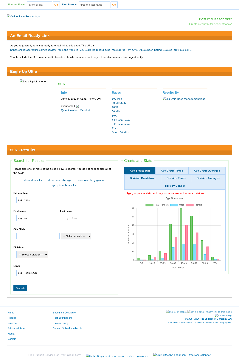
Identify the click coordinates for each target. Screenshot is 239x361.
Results (12, 318)
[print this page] (176, 311)
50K (114, 115)
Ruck (115, 128)
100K (115, 107)
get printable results (64, 185)
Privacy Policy (61, 323)
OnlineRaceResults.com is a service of (200, 322)
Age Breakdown (140, 170)
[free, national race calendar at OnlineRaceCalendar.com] (182, 355)
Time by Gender (175, 185)
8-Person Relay (121, 124)
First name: (20, 211)
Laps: (16, 266)
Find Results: (69, 4)
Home (11, 312)
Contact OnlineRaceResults (68, 328)
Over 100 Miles (121, 132)
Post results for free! (215, 19)
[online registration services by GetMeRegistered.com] (117, 355)
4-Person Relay (121, 119)
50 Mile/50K (119, 102)
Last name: (66, 211)
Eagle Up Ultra (23, 71)
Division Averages (208, 178)
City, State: (19, 229)
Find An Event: (16, 4)
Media (11, 333)
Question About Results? (75, 110)
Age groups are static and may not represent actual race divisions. (166, 193)
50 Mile (116, 111)
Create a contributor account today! (210, 24)
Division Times (176, 178)
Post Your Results (62, 318)
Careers (12, 339)
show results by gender (91, 180)
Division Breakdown (143, 178)
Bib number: (20, 193)
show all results (33, 180)
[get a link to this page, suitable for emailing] (209, 311)
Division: (18, 247)
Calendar (12, 323)
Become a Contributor (64, 312)
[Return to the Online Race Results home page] (23, 16)
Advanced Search (17, 328)
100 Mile (117, 98)
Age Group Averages (207, 170)
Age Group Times (172, 170)
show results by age (59, 180)
